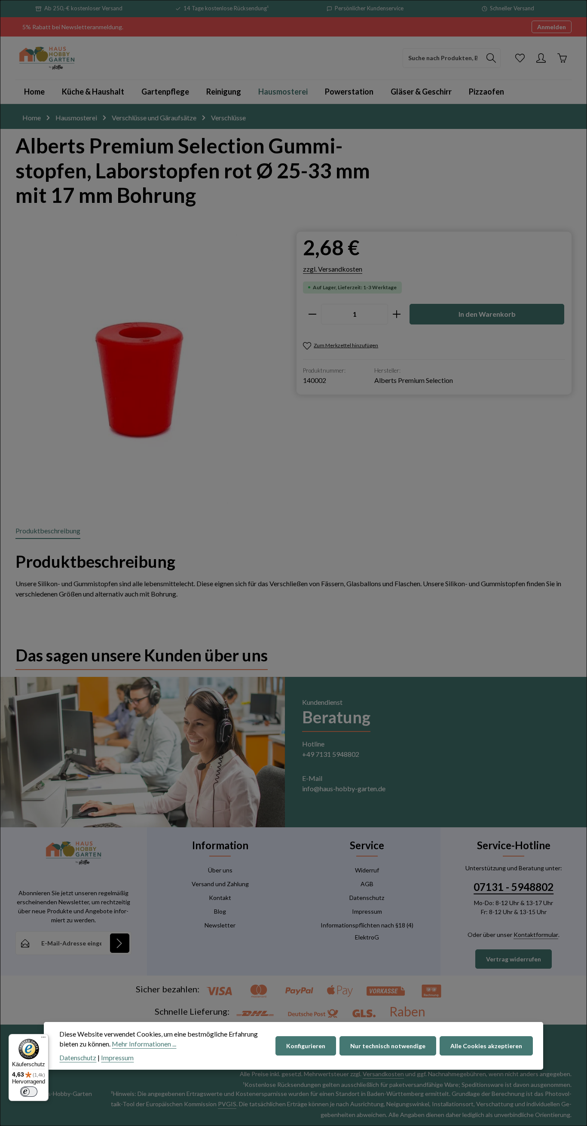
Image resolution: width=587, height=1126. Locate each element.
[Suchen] (491, 58)
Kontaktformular (536, 934)
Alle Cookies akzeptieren (486, 1046)
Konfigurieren (305, 1046)
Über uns (220, 870)
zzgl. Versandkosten (332, 269)
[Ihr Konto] (540, 57)
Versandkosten (383, 1073)
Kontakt (220, 897)
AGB (367, 883)
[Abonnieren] (119, 943)
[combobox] (443, 58)
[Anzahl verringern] (312, 314)
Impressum (367, 911)
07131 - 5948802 (513, 887)
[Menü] (43, 1039)
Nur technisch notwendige (387, 1046)
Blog (220, 911)
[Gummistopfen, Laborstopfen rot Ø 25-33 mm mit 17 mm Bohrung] (141, 369)
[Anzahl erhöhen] (397, 314)
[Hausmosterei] (283, 92)
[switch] (28, 1091)
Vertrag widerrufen (513, 959)
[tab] (47, 531)
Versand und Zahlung (220, 883)
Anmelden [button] (551, 27)
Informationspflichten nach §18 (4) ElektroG (367, 931)
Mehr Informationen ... (144, 1044)
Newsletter (220, 925)
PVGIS (227, 1104)
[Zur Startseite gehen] (46, 58)
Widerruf (367, 870)
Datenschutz (366, 897)
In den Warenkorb (487, 314)
